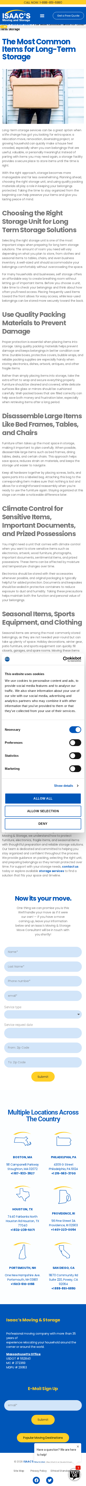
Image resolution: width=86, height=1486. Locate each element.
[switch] (75, 743)
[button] (42, 15)
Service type (12, 1007)
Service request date (18, 1025)
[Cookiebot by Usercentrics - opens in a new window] (63, 659)
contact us (70, 866)
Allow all (43, 798)
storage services (51, 871)
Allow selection (43, 811)
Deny (43, 823)
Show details (63, 785)
